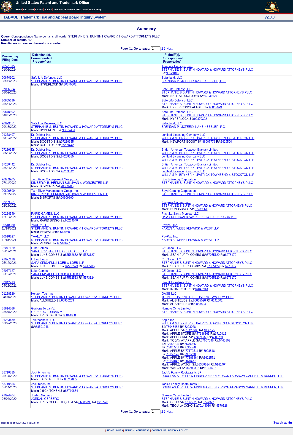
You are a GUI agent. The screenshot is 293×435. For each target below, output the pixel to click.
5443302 (224, 340)
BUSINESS (142, 430)
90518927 (8, 236)
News (92, 9)
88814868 (8, 308)
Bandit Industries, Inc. (176, 282)
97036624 (8, 89)
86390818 (192, 368)
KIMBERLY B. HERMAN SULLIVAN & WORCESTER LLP (69, 182)
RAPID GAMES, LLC (45, 213)
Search (39, 9)
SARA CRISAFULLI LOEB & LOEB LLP (57, 262)
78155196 (172, 354)
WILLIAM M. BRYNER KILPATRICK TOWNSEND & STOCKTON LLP (208, 138)
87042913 (8, 282)
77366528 (190, 402)
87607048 (207, 340)
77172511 (191, 350)
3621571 (209, 357)
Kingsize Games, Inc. (176, 202)
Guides (48, 9)
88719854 (8, 384)
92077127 (8, 270)
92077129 (8, 248)
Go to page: (142, 48)
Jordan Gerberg (41, 395)
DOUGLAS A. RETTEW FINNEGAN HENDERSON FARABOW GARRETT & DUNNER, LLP (222, 376)
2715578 (190, 347)
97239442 (67, 145)
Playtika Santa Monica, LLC (180, 213)
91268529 (8, 293)
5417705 (89, 266)
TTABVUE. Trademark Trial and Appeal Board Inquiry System (53, 17)
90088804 (199, 304)
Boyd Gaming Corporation (179, 179)
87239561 (8, 202)
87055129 (213, 254)
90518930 (8, 225)
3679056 (190, 344)
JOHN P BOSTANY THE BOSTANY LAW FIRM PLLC (197, 297)
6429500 (226, 141)
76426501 (172, 347)
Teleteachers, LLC (43, 320)
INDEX (119, 430)
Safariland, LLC (172, 77)
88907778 (208, 141)
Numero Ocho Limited (176, 308)
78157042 (172, 361)
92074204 (8, 395)
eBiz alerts (82, 9)
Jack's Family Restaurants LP (181, 372)
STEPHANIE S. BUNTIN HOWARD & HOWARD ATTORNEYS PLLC (207, 69)
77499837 (200, 337)
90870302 (8, 77)
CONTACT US (159, 430)
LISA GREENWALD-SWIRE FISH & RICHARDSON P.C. (199, 217)
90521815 (8, 66)
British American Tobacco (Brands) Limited (190, 149)
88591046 (42, 326)
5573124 (89, 277)
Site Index (28, 9)
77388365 (203, 333)
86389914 (203, 364)
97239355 (67, 141)
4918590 (102, 402)
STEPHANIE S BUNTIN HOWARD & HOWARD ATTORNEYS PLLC (207, 92)
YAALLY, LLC (40, 225)
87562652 (71, 254)
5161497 (210, 368)
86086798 (85, 402)
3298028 (190, 326)
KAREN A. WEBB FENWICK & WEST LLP (190, 228)
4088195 (209, 330)
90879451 (8, 123)
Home (19, 9)
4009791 (217, 337)
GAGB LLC (169, 293)
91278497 (8, 134)
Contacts (58, 9)
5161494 (220, 364)
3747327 (208, 402)
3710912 (220, 333)
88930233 (67, 300)
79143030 (204, 405)
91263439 (8, 320)
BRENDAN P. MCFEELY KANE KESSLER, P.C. (194, 81)
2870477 (190, 361)
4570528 (222, 405)
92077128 (8, 259)
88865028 (199, 300)
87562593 (71, 266)
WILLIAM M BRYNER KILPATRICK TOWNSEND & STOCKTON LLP (207, 323)
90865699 (8, 100)
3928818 (209, 350)
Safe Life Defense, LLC (46, 77)
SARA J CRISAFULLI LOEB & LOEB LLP (59, 251)
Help (98, 9)
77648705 (172, 344)
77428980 (191, 330)
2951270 (190, 354)
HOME (110, 430)
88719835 (8, 372)
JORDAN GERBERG (45, 398)
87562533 (71, 277)
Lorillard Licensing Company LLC (183, 134)
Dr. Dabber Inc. (41, 134)
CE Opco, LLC (171, 248)
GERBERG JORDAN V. (47, 312)
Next (169, 48)
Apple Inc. (168, 320)
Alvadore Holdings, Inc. (177, 66)
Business (70, 9)
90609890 (8, 190)
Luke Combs (39, 248)
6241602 (216, 300)
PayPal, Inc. (170, 225)
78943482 (172, 326)
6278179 (230, 254)
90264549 (8, 213)
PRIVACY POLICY (178, 430)
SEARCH (129, 430)
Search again (282, 422)
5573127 (89, 254)
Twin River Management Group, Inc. (55, 179)
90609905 (8, 179)
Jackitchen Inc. (41, 372)
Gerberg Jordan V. (43, 308)
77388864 (191, 357)
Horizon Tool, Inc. (42, 293)
